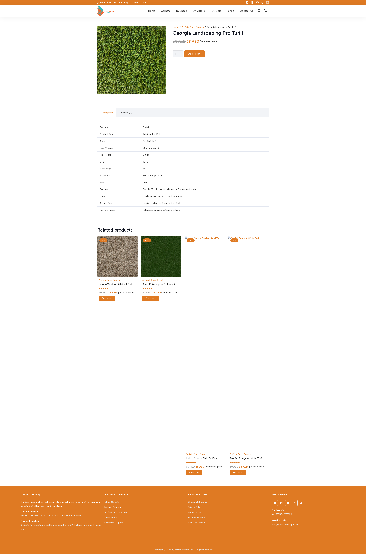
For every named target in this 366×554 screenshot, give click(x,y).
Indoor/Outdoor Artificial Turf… (116, 284)
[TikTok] (262, 2)
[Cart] (265, 11)
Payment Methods (197, 517)
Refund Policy (194, 512)
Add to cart (194, 53)
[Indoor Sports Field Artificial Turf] (205, 343)
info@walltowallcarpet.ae (285, 524)
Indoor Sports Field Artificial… (202, 458)
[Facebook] (247, 2)
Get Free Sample (196, 522)
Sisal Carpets (110, 517)
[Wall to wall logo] (105, 11)
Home (176, 27)
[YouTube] (257, 2)
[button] (172, 11)
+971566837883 (283, 514)
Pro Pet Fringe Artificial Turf (246, 458)
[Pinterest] (252, 2)
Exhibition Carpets (113, 522)
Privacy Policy (195, 507)
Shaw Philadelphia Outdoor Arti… (160, 284)
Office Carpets (111, 502)
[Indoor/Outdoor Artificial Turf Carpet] (117, 256)
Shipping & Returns (197, 502)
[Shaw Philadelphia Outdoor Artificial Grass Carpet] (161, 256)
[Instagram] (267, 2)
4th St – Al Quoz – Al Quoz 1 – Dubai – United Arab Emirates (52, 515)
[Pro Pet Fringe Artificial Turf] (248, 343)
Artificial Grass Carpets (193, 27)
